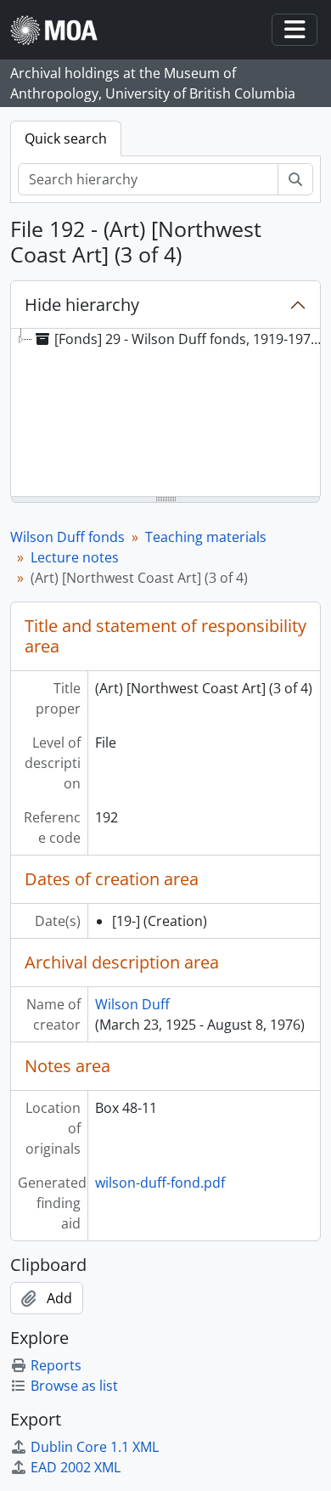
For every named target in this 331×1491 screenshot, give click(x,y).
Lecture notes (75, 557)
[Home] (60, 30)
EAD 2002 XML (76, 1467)
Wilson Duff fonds (67, 537)
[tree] (165, 414)
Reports (56, 1365)
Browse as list (74, 1385)
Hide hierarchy (82, 304)
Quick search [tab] (66, 138)
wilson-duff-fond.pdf (160, 1182)
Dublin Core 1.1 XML (95, 1446)
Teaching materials (205, 537)
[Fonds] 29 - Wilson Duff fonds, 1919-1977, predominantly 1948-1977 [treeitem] (191, 339)
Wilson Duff (132, 1004)
